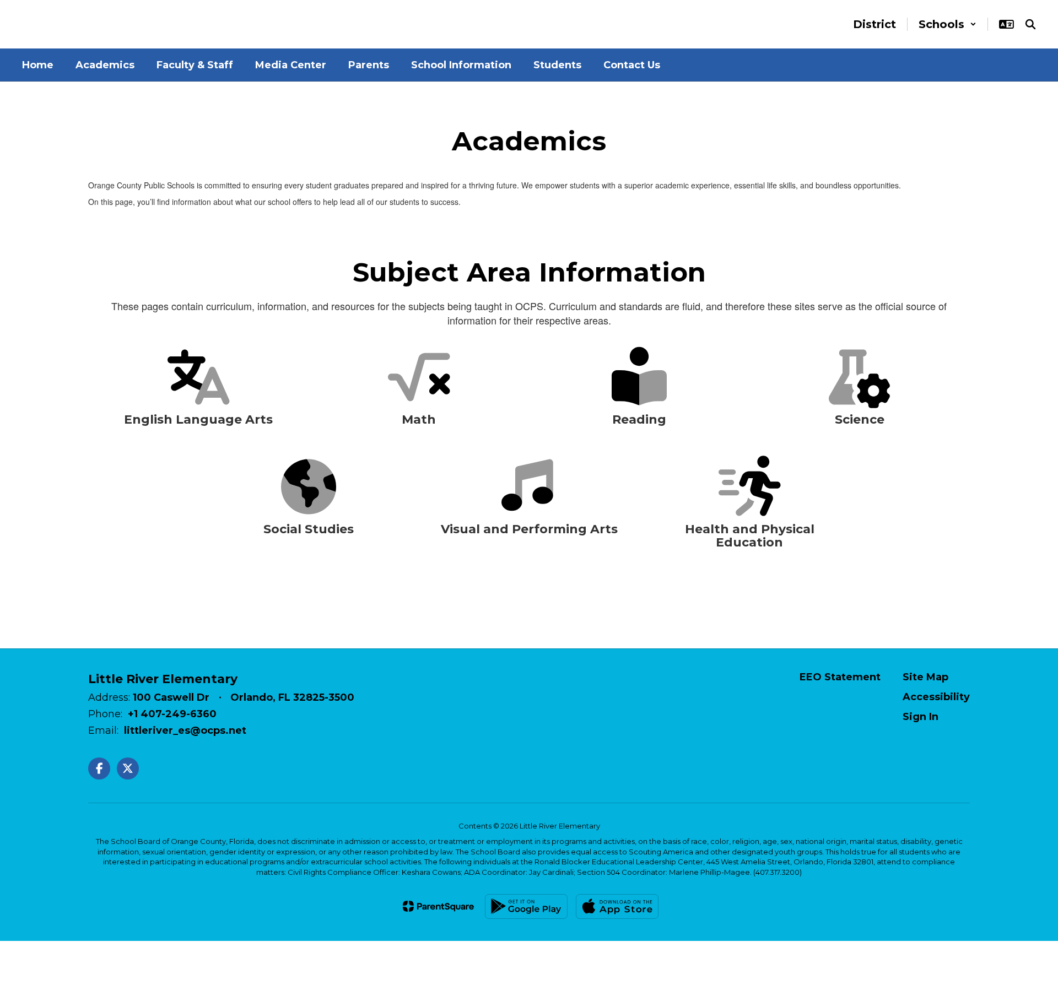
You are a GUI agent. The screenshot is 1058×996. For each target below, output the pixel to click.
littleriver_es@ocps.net (185, 730)
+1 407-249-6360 (172, 714)
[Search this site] (1030, 24)
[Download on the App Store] (617, 906)
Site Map (925, 677)
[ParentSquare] (438, 906)
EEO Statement (840, 677)
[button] (947, 24)
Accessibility (936, 697)
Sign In (920, 717)
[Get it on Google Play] (526, 906)
